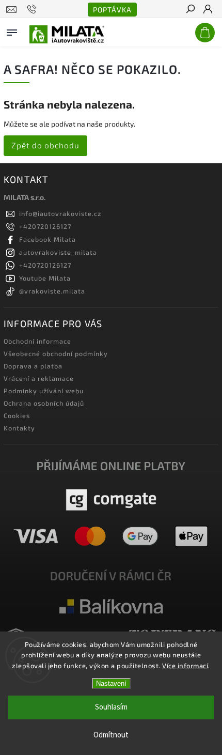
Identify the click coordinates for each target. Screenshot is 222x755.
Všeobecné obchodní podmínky (56, 353)
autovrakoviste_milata (58, 252)
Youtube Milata (45, 278)
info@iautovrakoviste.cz (60, 213)
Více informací (185, 665)
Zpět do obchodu (45, 145)
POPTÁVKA (112, 9)
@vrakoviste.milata (52, 291)
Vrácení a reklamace (39, 378)
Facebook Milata (47, 239)
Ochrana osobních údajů (44, 403)
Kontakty (19, 428)
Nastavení (111, 683)
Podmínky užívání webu (44, 391)
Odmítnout (111, 735)
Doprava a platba (33, 366)
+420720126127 (45, 226)
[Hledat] (190, 10)
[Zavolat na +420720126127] (33, 9)
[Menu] (12, 30)
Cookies (17, 415)
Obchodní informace (37, 341)
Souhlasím (111, 707)
